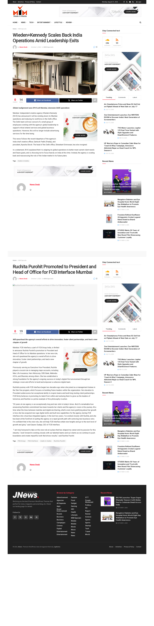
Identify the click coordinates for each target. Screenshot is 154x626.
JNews (20, 547)
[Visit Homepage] (20, 11)
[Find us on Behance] (31, 517)
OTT (87, 497)
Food (73, 500)
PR (86, 508)
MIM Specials (22, 29)
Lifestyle (58, 22)
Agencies (60, 500)
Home (15, 22)
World (87, 534)
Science (88, 517)
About (14, 2)
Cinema (59, 526)
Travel (87, 531)
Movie (73, 527)
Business (60, 517)
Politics (88, 505)
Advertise (21, 2)
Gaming (74, 506)
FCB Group (21, 441)
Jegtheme (57, 547)
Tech (31, 22)
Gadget (74, 503)
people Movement (89, 501)
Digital (59, 528)
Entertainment (44, 22)
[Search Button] (140, 22)
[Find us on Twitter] (127, 2)
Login (139, 2)
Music (73, 530)
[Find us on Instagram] (26, 517)
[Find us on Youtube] (130, 2)
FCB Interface (33, 441)
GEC (72, 509)
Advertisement (62, 497)
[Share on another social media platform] (94, 100)
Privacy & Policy (30, 2)
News (23, 22)
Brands (59, 514)
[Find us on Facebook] (15, 517)
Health (73, 512)
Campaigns (61, 523)
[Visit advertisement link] (100, 12)
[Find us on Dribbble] (36, 517)
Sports (87, 520)
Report (87, 511)
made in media (23, 161)
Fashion (74, 497)
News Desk (23, 47)
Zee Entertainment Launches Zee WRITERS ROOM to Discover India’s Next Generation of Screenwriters (122, 117)
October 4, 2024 (36, 279)
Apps (58, 506)
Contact (38, 2)
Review (69, 22)
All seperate (61, 503)
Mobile (73, 521)
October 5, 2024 (36, 47)
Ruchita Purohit (59, 441)
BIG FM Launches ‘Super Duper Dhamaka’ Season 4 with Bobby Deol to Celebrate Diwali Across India (121, 187)
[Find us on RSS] (133, 2)
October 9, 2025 (110, 192)
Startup (88, 526)
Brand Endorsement (62, 510)
